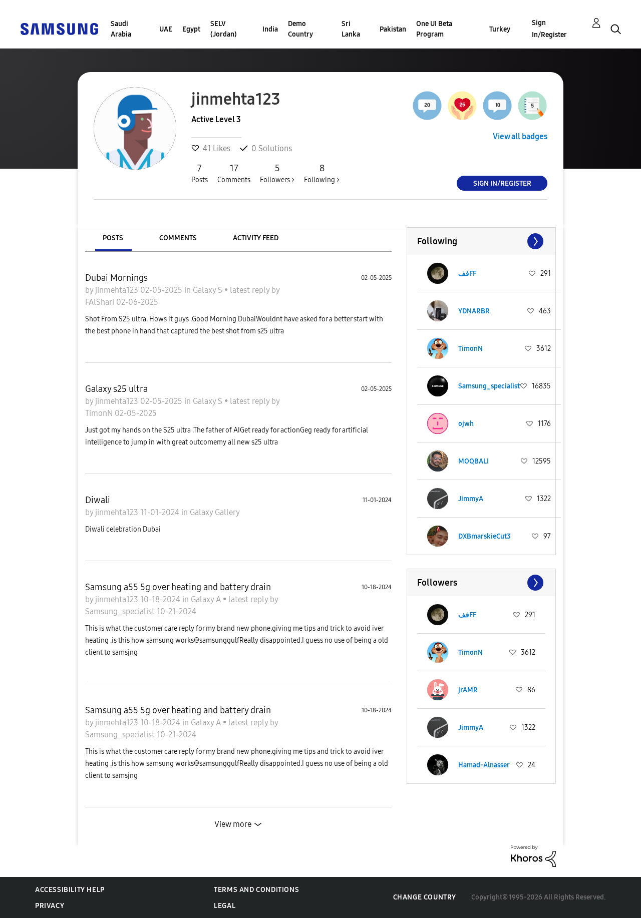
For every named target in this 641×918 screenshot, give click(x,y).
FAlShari (100, 302)
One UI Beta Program (434, 29)
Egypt (191, 29)
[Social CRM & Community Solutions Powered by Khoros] (533, 855)
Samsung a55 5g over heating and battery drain (178, 587)
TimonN (100, 413)
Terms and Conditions (256, 889)
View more (232, 824)
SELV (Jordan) (223, 29)
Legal (224, 905)
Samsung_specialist (121, 611)
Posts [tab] (113, 238)
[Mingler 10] (497, 106)
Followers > (277, 173)
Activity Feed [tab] (255, 238)
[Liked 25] (462, 106)
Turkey (499, 29)
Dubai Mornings (116, 277)
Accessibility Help (70, 889)
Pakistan (393, 29)
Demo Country (300, 29)
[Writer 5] (532, 106)
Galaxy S (208, 290)
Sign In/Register (549, 29)
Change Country (424, 897)
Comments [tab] (178, 238)
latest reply (250, 290)
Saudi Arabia (121, 29)
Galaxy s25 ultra (116, 388)
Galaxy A (207, 599)
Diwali (97, 500)
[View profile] (437, 273)
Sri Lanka (351, 29)
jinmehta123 (117, 290)
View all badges (520, 136)
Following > (322, 173)
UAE (165, 29)
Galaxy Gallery (215, 512)
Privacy (49, 905)
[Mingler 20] (427, 106)
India (270, 29)
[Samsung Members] (59, 28)
